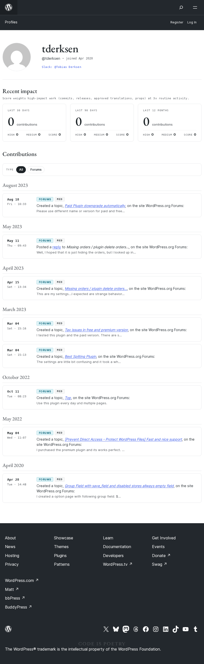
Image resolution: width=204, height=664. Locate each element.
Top (68, 398)
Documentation (117, 546)
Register (176, 22)
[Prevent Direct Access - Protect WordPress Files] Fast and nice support (123, 439)
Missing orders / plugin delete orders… (96, 288)
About (10, 537)
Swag (159, 564)
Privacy (12, 564)
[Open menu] (196, 7)
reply (56, 247)
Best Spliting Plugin (80, 356)
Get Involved (164, 537)
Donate (161, 555)
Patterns (62, 564)
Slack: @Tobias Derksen (61, 67)
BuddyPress (18, 607)
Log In (192, 22)
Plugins (60, 555)
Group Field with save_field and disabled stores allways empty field (119, 486)
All (21, 169)
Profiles (11, 22)
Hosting (12, 555)
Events (158, 546)
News (10, 546)
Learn (108, 537)
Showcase (63, 537)
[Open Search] (181, 7)
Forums (36, 169)
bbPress (15, 598)
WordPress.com (22, 580)
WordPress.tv (118, 564)
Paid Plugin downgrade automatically (95, 206)
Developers (113, 555)
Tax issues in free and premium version (96, 330)
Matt (12, 589)
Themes (61, 546)
